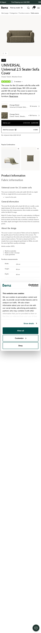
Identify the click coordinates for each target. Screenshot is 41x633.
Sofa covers (35, 13)
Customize (19, 338)
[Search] (28, 8)
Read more (13, 96)
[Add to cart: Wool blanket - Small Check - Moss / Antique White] (18, 148)
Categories (13, 13)
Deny (20, 346)
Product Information (13, 175)
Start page (4, 13)
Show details (29, 323)
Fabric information (12, 180)
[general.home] (4, 8)
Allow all (20, 331)
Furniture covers (24, 13)
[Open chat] (36, 628)
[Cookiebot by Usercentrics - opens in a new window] (28, 285)
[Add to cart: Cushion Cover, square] (38, 148)
